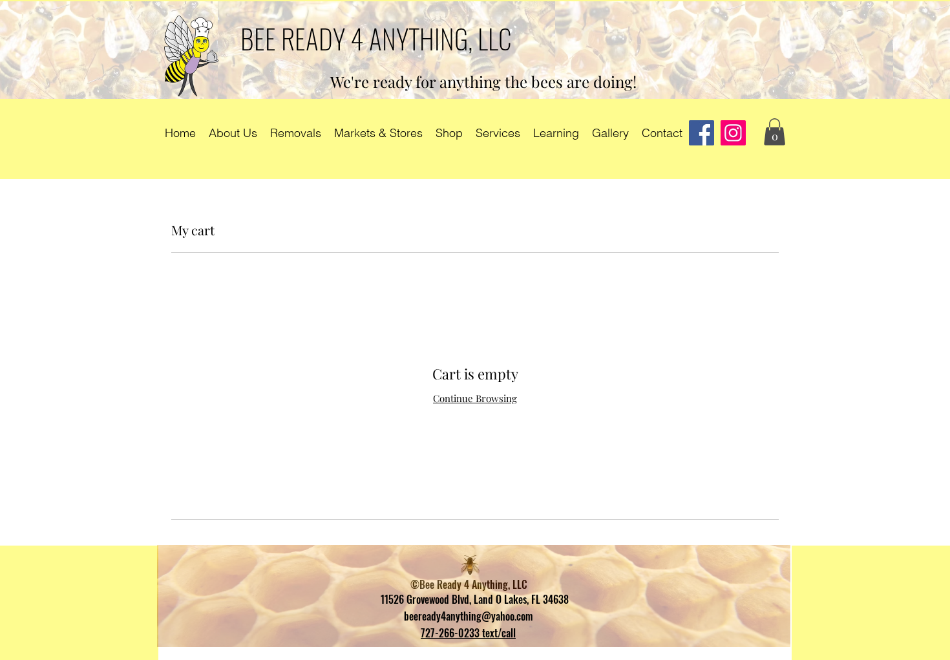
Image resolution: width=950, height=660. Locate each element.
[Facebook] (701, 132)
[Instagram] (733, 132)
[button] (774, 131)
